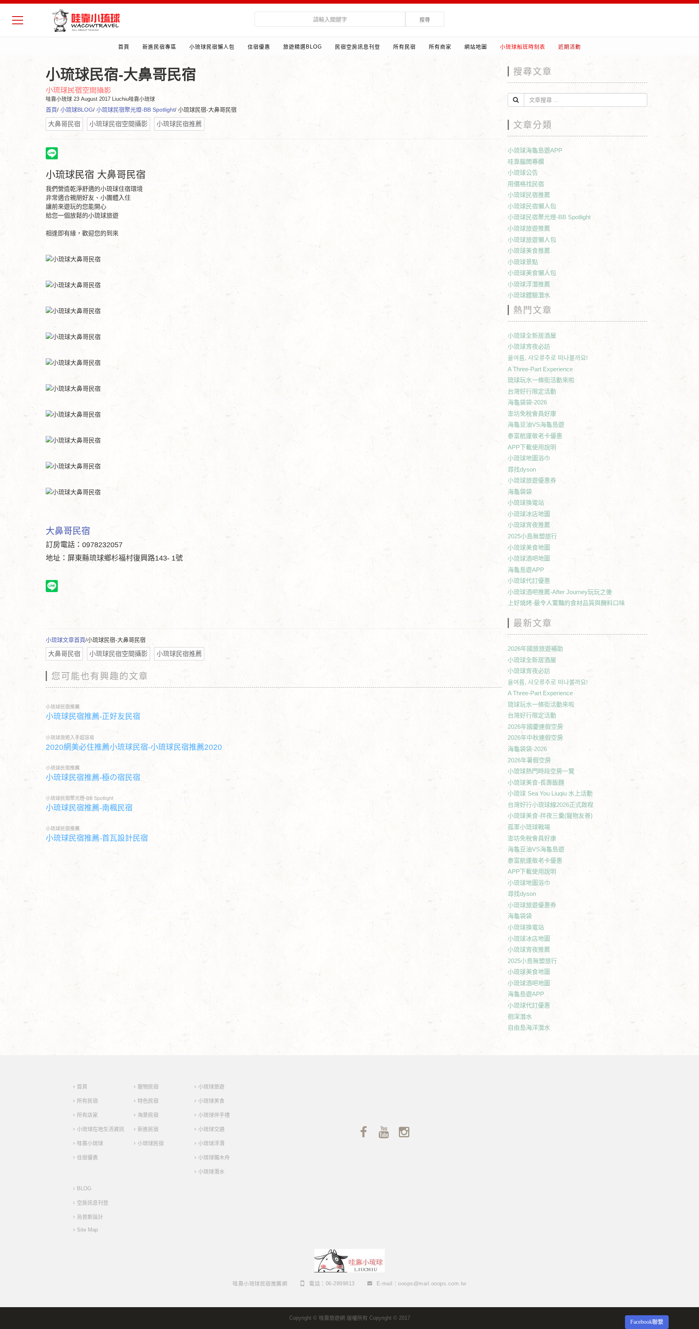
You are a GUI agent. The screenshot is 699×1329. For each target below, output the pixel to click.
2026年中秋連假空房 (535, 737)
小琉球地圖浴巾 (529, 458)
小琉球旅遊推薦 (529, 228)
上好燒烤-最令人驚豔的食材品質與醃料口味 (566, 602)
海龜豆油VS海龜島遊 (536, 424)
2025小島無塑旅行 (532, 536)
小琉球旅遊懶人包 (532, 239)
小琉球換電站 (526, 502)
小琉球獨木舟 (214, 1157)
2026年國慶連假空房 (535, 726)
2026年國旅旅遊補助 (535, 648)
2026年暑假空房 (529, 760)
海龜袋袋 (520, 491)
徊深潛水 (520, 1016)
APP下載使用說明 (532, 447)
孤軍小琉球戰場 (529, 826)
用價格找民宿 (526, 183)
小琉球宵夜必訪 (529, 346)
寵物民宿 (148, 1087)
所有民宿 (404, 47)
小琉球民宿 (151, 1143)
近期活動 (569, 47)
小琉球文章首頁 (65, 640)
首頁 (123, 47)
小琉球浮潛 (211, 1143)
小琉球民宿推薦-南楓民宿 (89, 808)
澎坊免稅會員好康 (532, 413)
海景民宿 (148, 1115)
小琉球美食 (211, 1101)
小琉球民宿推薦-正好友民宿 (93, 716)
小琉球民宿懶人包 (212, 47)
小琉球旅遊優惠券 (532, 480)
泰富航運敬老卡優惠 (535, 435)
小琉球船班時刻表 (522, 47)
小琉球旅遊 (211, 1087)
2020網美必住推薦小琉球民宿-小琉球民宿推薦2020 (134, 747)
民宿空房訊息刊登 (357, 47)
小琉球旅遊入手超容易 (70, 738)
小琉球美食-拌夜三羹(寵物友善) (550, 815)
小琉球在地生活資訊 (100, 1129)
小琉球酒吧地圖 (529, 558)
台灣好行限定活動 (532, 391)
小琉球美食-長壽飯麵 (536, 782)
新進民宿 (148, 1129)
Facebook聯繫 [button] (646, 1322)
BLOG (84, 1188)
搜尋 (424, 20)
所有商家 (440, 47)
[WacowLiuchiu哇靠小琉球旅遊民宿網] (86, 20)
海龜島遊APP (526, 569)
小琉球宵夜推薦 (529, 524)
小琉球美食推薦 (529, 250)
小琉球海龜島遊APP (535, 150)
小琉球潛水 (211, 1171)
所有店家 (87, 1115)
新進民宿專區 (159, 47)
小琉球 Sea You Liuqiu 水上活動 (550, 793)
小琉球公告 (523, 172)
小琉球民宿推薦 (63, 707)
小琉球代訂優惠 (529, 580)
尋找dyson (522, 469)
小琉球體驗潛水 (529, 295)
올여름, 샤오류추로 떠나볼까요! (548, 357)
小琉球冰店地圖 (529, 513)
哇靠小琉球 (90, 1143)
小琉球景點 (523, 261)
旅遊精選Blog (302, 47)
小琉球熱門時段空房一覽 (541, 771)
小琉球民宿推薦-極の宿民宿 (93, 777)
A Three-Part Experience (540, 369)
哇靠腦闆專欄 (526, 161)
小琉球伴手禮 (214, 1115)
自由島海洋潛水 (529, 1027)
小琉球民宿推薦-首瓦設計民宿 (97, 838)
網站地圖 (475, 47)
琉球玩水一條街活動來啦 (541, 380)
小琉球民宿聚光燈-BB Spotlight (135, 109)
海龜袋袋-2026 (527, 402)
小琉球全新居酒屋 (532, 335)
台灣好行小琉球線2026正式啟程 (550, 804)
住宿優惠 (259, 47)
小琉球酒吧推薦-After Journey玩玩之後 (560, 591)
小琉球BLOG (76, 109)
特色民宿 (148, 1101)
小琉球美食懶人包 (532, 272)
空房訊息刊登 (92, 1203)
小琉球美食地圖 (529, 547)
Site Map (87, 1230)
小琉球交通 (211, 1129)
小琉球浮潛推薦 (529, 284)
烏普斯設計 (90, 1217)
